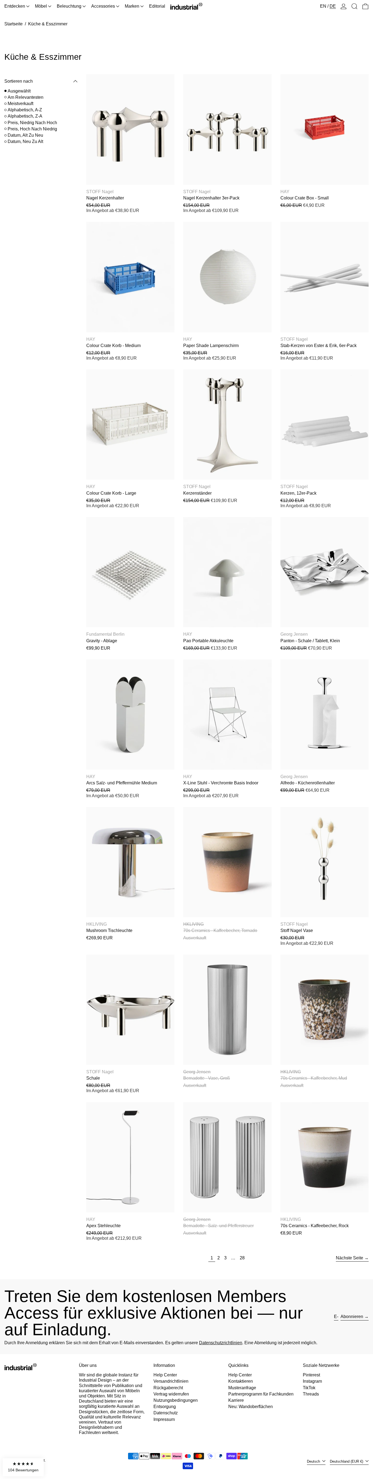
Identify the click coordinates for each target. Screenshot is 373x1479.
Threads (311, 1394)
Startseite (13, 24)
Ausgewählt (19, 91)
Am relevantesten (25, 97)
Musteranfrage (242, 1387)
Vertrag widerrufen (171, 1394)
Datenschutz (165, 1413)
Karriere (236, 1400)
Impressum (164, 1419)
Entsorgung (164, 1406)
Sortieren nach (18, 81)
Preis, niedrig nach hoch (32, 122)
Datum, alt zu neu (25, 135)
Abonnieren (352, 1316)
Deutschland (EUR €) (347, 1461)
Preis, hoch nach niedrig (32, 129)
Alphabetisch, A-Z (25, 109)
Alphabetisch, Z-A (25, 116)
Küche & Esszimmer (47, 24)
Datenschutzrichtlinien (220, 1342)
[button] (354, 6)
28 (243, 1257)
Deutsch (314, 1461)
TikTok (309, 1387)
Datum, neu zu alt (25, 141)
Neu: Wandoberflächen (250, 1406)
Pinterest (311, 1375)
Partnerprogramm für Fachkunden (261, 1394)
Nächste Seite (349, 1258)
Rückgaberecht (168, 1387)
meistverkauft (20, 103)
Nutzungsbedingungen (175, 1400)
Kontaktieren (240, 1381)
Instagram (312, 1381)
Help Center (165, 1375)
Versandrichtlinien (170, 1381)
